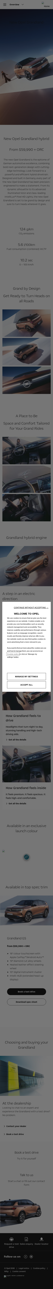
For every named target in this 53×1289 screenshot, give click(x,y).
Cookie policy (13, 654)
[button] (31, 607)
